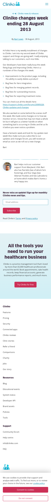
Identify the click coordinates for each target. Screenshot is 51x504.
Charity (6, 358)
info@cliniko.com (10, 443)
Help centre (8, 437)
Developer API (9, 400)
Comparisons (9, 352)
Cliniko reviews (9, 335)
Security (6, 323)
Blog (5, 383)
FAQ (4, 449)
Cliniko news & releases (28, 13)
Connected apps (10, 329)
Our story (7, 369)
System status (9, 395)
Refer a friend (9, 346)
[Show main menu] (47, 4)
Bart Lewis (18, 39)
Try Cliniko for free (25, 284)
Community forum (11, 432)
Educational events (11, 389)
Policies (6, 412)
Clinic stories (8, 341)
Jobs (5, 363)
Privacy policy (32, 218)
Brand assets (8, 406)
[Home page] (6, 467)
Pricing (6, 318)
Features (7, 312)
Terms (18, 218)
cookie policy (39, 483)
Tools (5, 417)
